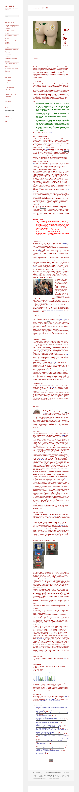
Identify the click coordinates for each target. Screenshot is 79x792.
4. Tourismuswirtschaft (10, 87)
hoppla (42, 521)
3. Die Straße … (8, 85)
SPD (34, 163)
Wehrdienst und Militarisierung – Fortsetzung (11, 59)
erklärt (40, 250)
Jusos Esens (44, 776)
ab (50, 165)
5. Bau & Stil (7, 89)
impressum (7, 116)
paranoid (35, 266)
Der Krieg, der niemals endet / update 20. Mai (11, 69)
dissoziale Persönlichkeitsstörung (53, 310)
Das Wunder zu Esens (9, 46)
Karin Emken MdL (51, 776)
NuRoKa (57, 776)
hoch (55, 349)
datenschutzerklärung (9, 119)
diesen (65, 658)
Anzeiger (47, 774)
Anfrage (46, 149)
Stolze (64, 435)
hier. (51, 132)
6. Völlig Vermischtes (9, 92)
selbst (39, 385)
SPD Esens (37, 778)
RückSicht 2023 (40, 753)
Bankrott (51, 774)
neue (50, 499)
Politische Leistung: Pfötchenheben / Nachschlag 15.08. (12, 26)
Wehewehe (62, 525)
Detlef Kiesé (35, 775)
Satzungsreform (52, 516)
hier (66, 696)
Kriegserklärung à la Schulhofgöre (44, 710)
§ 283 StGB (58, 778)
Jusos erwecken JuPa (9, 54)
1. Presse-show (8, 80)
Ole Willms (62, 776)
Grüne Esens (61, 775)
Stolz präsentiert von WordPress (40, 789)
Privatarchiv (40, 638)
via (37, 440)
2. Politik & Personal (9, 82)
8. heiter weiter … (8, 96)
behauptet (53, 362)
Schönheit (38, 310)
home (6, 121)
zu (45, 350)
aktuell (60, 521)
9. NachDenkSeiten (9, 99)
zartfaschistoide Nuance (51, 778)
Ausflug (62, 478)
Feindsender (55, 775)
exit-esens (9, 6)
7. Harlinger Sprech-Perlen (11, 94)
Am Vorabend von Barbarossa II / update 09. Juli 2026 (11, 50)
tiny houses (42, 778)
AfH (44, 774)
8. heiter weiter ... (57, 772)
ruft (67, 354)
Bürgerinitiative (62, 319)
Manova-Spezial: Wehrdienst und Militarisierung (11, 64)
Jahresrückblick (38, 776)
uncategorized (8, 101)
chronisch (65, 774)
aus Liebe (64, 243)
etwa (48, 320)
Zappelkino (41, 459)
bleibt (49, 369)
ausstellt (51, 387)
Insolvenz (43, 207)
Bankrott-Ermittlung (58, 774)
